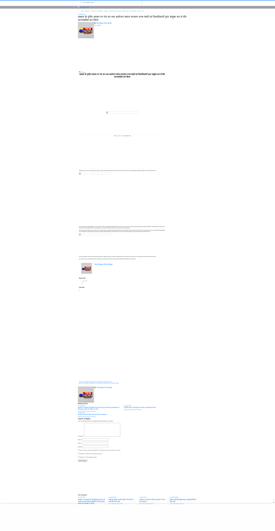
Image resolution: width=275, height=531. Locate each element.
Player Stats (125, 11)
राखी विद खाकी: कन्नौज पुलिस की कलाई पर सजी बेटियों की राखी (140, 407)
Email (79, 443)
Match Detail (112, 11)
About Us (87, 11)
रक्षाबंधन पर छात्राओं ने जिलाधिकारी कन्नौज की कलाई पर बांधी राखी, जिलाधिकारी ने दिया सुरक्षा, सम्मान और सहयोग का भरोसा (91, 501)
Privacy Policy (133, 11)
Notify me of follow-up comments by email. (91, 453)
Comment (81, 436)
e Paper (106, 11)
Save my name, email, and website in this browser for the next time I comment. (100, 450)
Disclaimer (100, 11)
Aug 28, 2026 (81, 411)
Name (80, 439)
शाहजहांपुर (176, 497)
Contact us (94, 11)
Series (139, 11)
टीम (143, 11)
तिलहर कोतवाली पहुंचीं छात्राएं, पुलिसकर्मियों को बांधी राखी (183, 500)
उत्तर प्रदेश (80, 14)
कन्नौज (83, 14)
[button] (78, 10)
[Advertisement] (137, 54)
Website (80, 446)
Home (82, 11)
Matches (119, 11)
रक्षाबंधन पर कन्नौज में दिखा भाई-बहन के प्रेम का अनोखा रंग (92, 414)
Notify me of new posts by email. (88, 457)
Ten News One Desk (104, 23)
